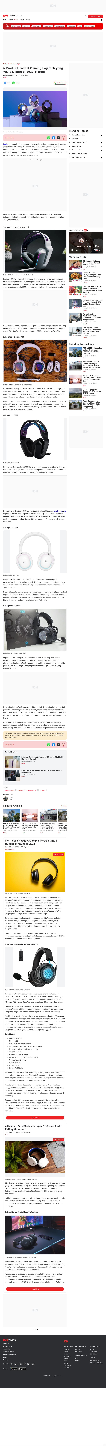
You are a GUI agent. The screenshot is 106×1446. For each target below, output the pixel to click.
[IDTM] (5, 824)
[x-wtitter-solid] (58, 139)
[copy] (63, 139)
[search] (86, 16)
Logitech (7, 145)
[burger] (101, 20)
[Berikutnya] (67, 944)
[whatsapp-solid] (48, 139)
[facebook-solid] (53, 139)
